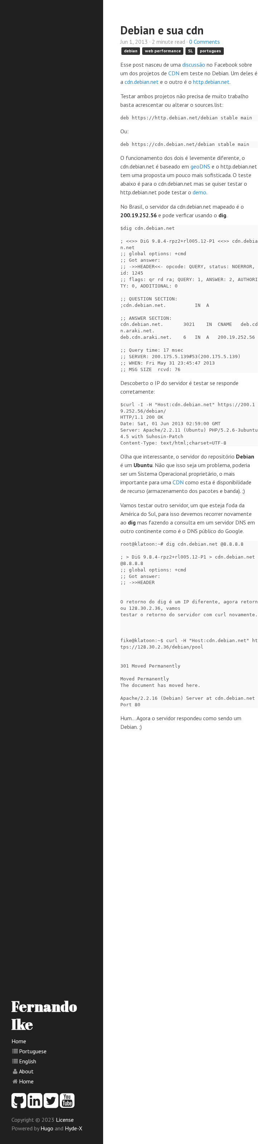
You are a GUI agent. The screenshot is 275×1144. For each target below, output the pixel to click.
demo (199, 192)
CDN (173, 73)
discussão (193, 64)
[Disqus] (189, 843)
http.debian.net (211, 81)
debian (131, 50)
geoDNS (200, 166)
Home (18, 1041)
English (27, 1061)
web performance (163, 50)
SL (190, 50)
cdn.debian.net (142, 81)
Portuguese (33, 1051)
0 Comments (204, 41)
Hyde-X (73, 1128)
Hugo (46, 1128)
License (65, 1119)
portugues (210, 50)
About (26, 1071)
